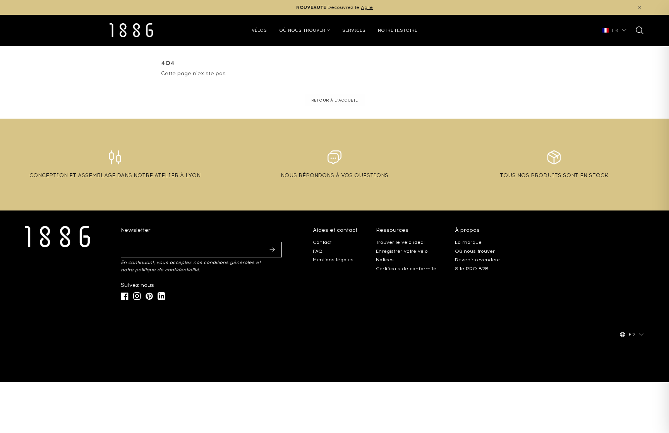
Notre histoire (397, 30)
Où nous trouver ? (304, 30)
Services (353, 30)
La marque (468, 242)
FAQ (317, 251)
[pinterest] (149, 296)
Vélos (259, 30)
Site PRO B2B (472, 268)
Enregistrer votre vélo (402, 251)
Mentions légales (333, 259)
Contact (322, 242)
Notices (385, 259)
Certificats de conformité (406, 268)
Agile (367, 7)
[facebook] (125, 296)
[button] (639, 7)
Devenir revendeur (477, 259)
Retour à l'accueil (334, 100)
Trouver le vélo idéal (400, 242)
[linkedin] (161, 296)
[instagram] (137, 296)
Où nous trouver (475, 251)
